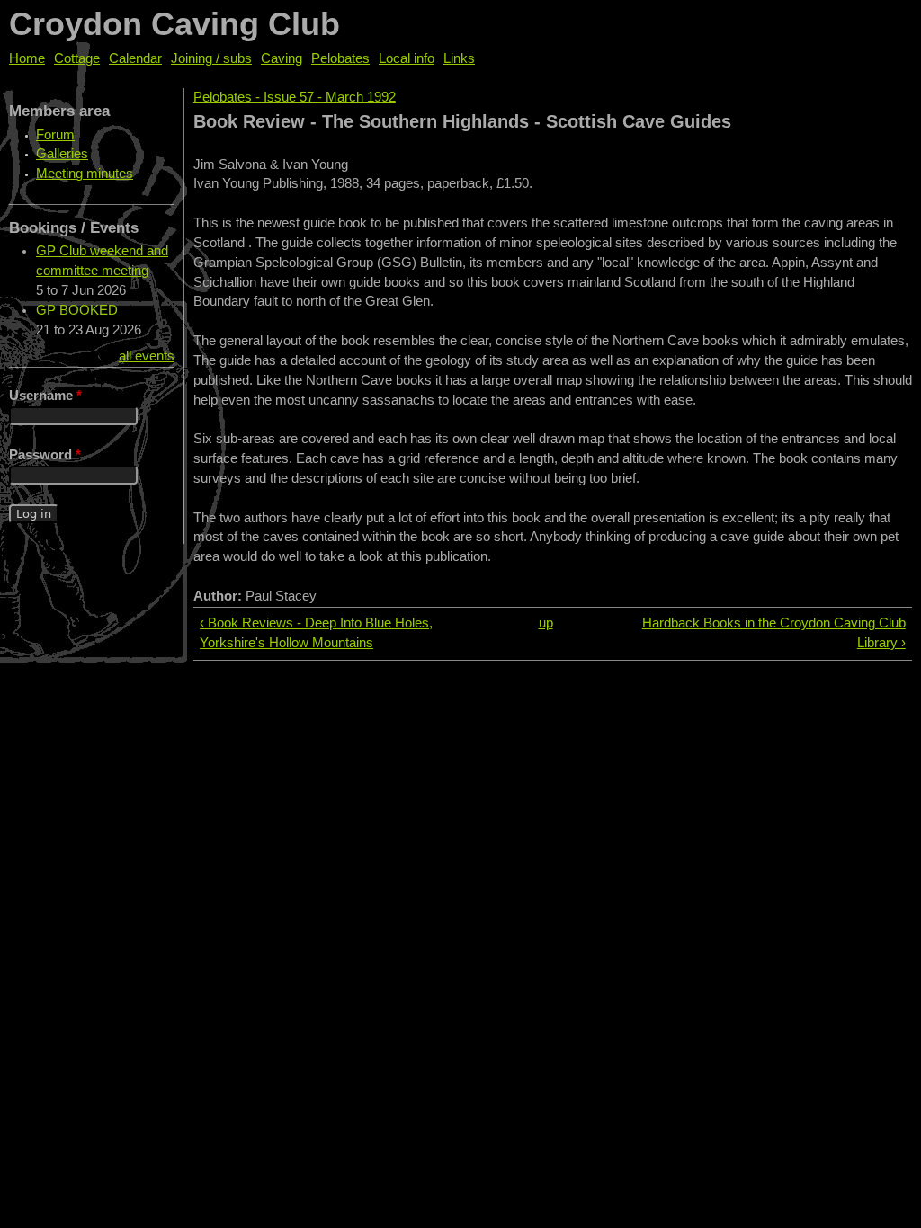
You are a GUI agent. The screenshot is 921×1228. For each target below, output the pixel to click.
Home (27, 58)
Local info (406, 58)
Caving (281, 58)
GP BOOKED (77, 310)
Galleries (62, 154)
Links (459, 58)
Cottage (77, 58)
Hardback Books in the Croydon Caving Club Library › (774, 633)
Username (45, 395)
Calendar (135, 58)
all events (146, 356)
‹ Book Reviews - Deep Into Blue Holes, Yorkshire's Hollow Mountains (316, 633)
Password (45, 455)
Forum (55, 135)
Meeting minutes (84, 173)
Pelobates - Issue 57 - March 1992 (294, 97)
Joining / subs (211, 58)
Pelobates (340, 58)
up (546, 623)
